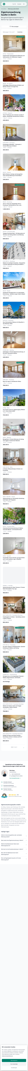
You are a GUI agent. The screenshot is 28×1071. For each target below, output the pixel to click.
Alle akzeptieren (14, 1060)
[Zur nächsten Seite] (23, 747)
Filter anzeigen (14, 26)
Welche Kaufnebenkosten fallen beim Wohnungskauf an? (10, 844)
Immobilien (3, 8)
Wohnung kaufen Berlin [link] (13, 8)
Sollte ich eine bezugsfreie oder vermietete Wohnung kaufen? (11, 835)
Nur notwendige (14, 1064)
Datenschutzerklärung (7, 1056)
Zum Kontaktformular (14, 778)
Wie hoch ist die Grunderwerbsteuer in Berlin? (12, 849)
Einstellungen (14, 1067)
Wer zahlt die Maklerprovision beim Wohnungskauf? (9, 853)
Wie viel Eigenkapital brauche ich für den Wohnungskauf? (11, 858)
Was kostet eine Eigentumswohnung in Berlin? (12, 840)
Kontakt (19, 4)
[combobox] (21, 32)
